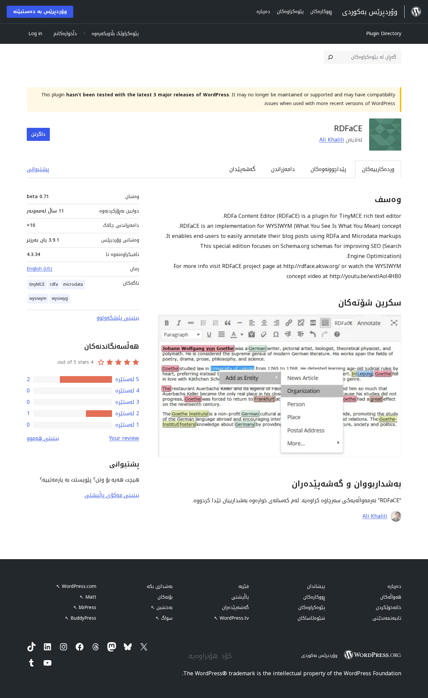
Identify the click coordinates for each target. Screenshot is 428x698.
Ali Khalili (331, 140)
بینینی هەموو (43, 438)
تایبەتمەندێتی (386, 618)
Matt (88, 597)
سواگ (164, 618)
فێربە (243, 586)
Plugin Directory (383, 33)
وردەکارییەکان (378, 169)
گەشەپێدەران (235, 607)
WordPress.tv (231, 618)
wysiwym (37, 298)
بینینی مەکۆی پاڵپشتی (112, 495)
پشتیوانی (38, 169)
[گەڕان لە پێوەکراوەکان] (330, 57)
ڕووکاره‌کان (314, 597)
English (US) (39, 268)
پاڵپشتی (240, 597)
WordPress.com (76, 586)
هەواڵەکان (390, 597)
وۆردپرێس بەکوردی (319, 655)
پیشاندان (316, 586)
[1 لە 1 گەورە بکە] (392, 323)
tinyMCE (36, 284)
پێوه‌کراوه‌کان (311, 607)
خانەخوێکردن (388, 607)
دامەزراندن (283, 169)
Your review (124, 438)
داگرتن (38, 134)
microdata (73, 284)
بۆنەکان (165, 597)
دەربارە (394, 586)
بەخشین (162, 607)
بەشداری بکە (160, 586)
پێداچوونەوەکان (328, 169)
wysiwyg (60, 298)
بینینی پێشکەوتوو (118, 318)
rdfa (54, 284)
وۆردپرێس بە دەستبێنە (40, 11)
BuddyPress (80, 618)
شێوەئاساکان (311, 618)
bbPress (84, 607)
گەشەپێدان (242, 169)
